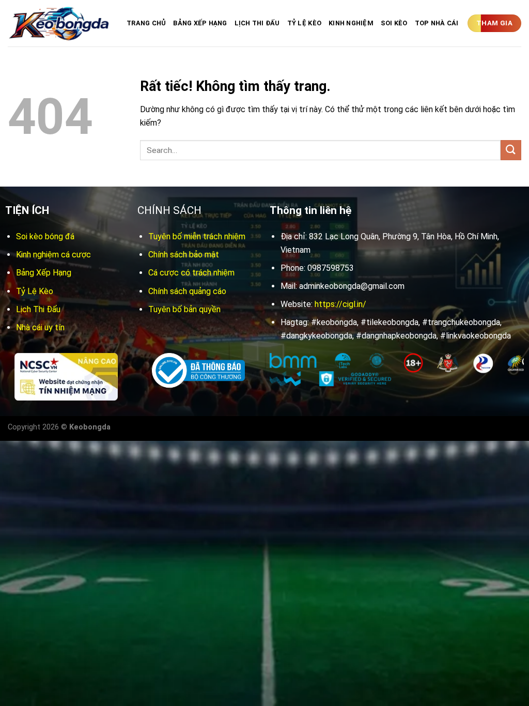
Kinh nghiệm (351, 23)
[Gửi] (511, 150)
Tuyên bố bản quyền (184, 309)
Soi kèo (394, 23)
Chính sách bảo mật (183, 254)
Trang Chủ (146, 23)
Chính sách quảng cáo (187, 291)
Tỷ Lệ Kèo (304, 23)
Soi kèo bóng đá (45, 236)
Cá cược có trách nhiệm (191, 273)
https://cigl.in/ (340, 304)
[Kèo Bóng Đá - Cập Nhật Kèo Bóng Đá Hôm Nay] (59, 23)
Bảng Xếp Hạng (200, 23)
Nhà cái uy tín (40, 327)
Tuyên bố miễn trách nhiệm (196, 236)
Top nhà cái (437, 23)
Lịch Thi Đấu (257, 23)
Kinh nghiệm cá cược (53, 254)
